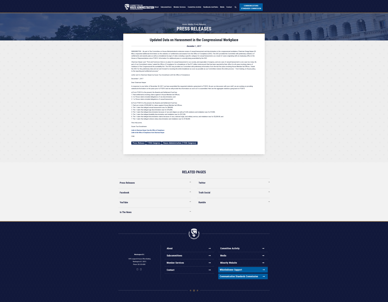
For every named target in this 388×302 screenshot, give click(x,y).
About (170, 248)
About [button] (156, 7)
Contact (170, 270)
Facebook (124, 192)
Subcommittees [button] (166, 7)
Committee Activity (230, 248)
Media (190, 24)
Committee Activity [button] (194, 7)
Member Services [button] (180, 7)
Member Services (175, 262)
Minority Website (228, 262)
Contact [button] (229, 7)
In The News (126, 212)
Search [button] (235, 7)
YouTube (124, 202)
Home (184, 24)
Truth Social (204, 192)
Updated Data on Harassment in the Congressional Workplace (194, 40)
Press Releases (200, 24)
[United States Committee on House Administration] (139, 6)
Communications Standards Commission (251, 7)
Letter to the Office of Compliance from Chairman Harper (147, 132)
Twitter (202, 182)
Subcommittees (174, 255)
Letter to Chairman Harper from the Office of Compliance (147, 130)
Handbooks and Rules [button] (210, 7)
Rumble (202, 202)
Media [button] (222, 7)
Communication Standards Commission (239, 276)
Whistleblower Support (231, 269)
